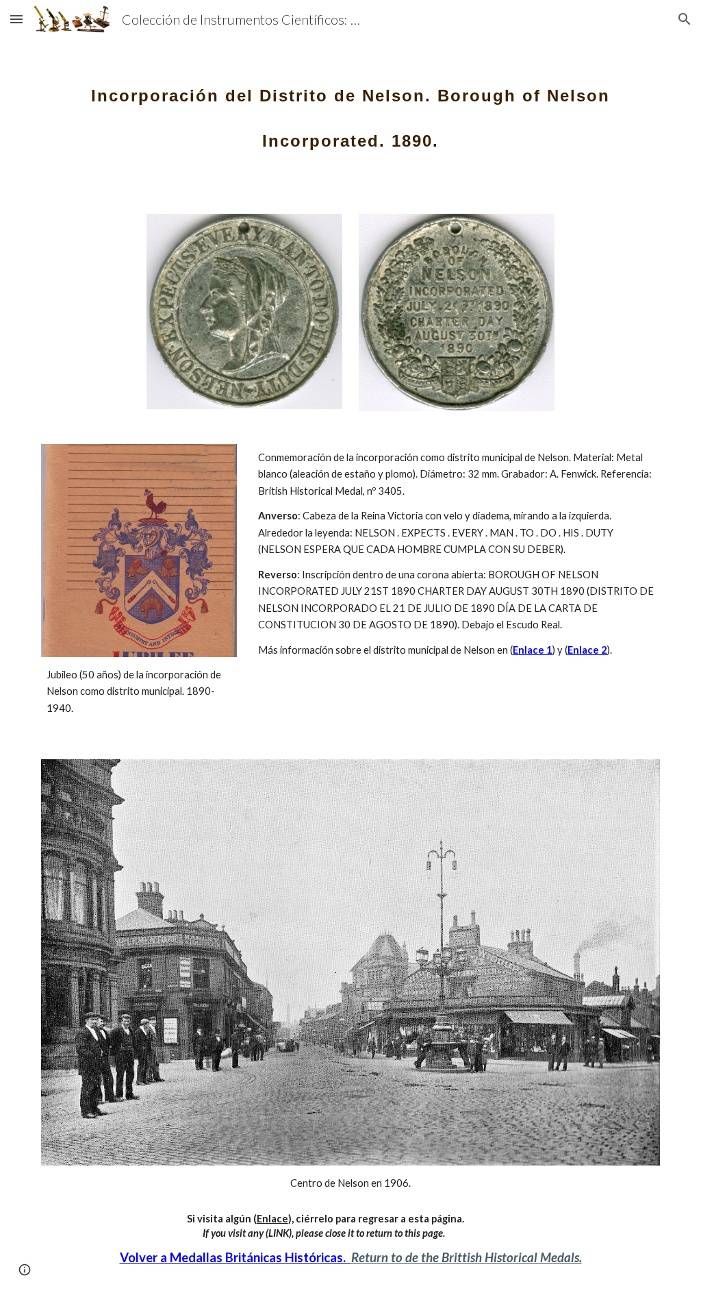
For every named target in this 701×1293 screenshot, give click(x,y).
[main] (351, 108)
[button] (16, 19)
